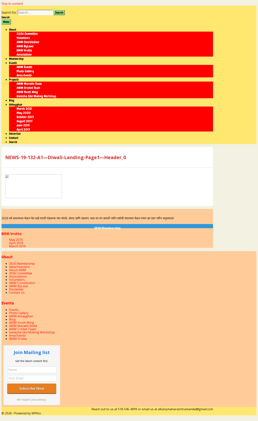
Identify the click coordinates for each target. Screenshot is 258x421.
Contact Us (17, 292)
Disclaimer (16, 289)
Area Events (24, 75)
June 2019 (23, 125)
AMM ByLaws (25, 46)
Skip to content (12, 4)
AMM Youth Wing (27, 92)
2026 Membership (107, 228)
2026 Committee (27, 34)
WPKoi (36, 413)
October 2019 (25, 117)
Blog (11, 100)
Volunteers (23, 38)
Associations (24, 54)
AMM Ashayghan (21, 316)
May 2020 (24, 113)
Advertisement (19, 267)
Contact (13, 138)
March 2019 (17, 246)
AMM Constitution (28, 42)
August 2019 (24, 121)
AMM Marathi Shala (29, 84)
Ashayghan (15, 105)
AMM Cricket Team (28, 88)
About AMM (17, 270)
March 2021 (24, 109)
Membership (16, 59)
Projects (14, 80)
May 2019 (16, 240)
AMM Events (24, 67)
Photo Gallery (25, 71)
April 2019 (23, 129)
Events (13, 63)
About (12, 30)
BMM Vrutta (24, 50)
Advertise (15, 134)
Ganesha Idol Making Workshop (36, 96)
